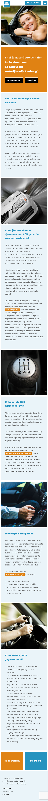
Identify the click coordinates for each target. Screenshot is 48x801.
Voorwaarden (7, 791)
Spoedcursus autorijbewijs (13, 778)
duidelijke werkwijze (15, 574)
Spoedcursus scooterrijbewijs (14, 784)
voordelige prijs (12, 310)
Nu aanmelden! (12, 761)
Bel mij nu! (35, 761)
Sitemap (5, 794)
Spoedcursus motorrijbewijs (13, 781)
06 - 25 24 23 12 (33, 3)
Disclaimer (6, 788)
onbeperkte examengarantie (19, 453)
